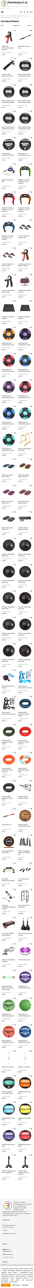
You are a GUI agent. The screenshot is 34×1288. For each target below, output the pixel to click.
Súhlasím (5, 1285)
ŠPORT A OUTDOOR (6, 16)
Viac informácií (13, 1282)
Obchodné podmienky (9, 1225)
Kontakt (5, 1230)
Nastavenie (16, 1285)
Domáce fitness (14, 17)
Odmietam (25, 1285)
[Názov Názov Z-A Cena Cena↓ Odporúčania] (27, 25)
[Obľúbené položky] (25, 12)
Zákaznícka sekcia (8, 1227)
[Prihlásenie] (28, 12)
